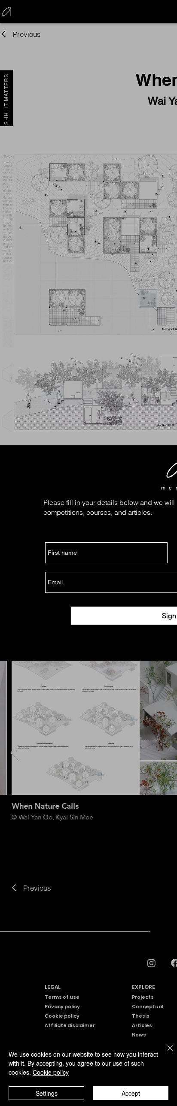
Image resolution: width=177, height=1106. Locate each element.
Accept (131, 1093)
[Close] (165, 1053)
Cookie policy (51, 1072)
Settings (47, 1093)
